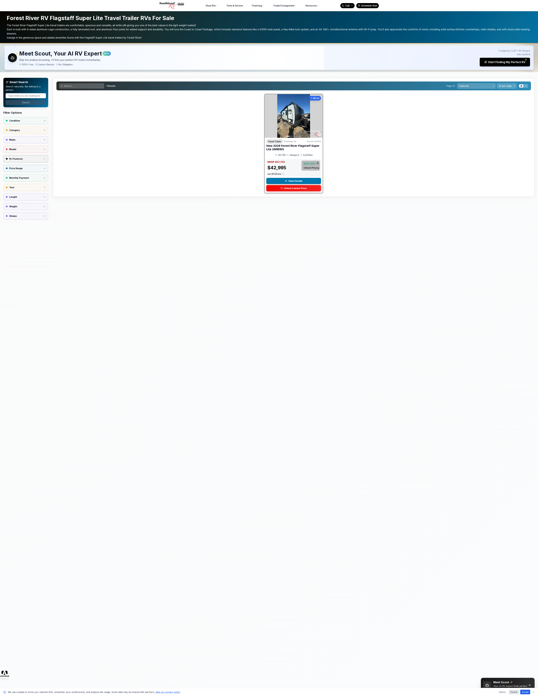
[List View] (525, 85)
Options (502, 692)
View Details (295, 181)
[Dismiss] (483, 680)
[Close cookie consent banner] (533, 692)
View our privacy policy (167, 692)
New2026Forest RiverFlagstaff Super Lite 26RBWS (292, 147)
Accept (525, 692)
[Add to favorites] (319, 134)
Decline (513, 692)
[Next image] (319, 115)
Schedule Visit (369, 5)
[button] (269, 58)
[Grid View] (521, 85)
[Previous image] (268, 115)
